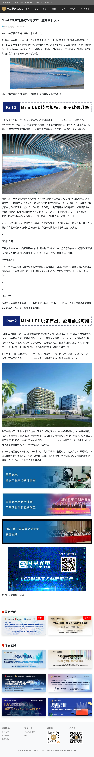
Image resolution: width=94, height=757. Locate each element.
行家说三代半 (18, 2)
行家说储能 (29, 2)
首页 (27, 9)
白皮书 (54, 9)
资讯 (36, 9)
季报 (44, 9)
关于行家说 (85, 9)
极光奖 (72, 9)
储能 (26, 735)
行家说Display (6, 2)
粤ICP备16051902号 (68, 751)
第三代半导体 (29, 732)
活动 (63, 9)
